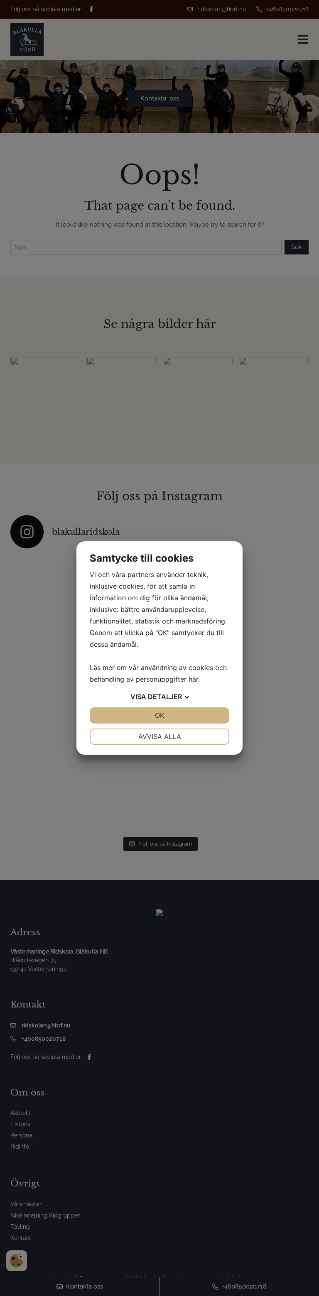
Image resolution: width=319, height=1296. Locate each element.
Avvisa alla (159, 736)
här (193, 679)
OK (159, 715)
